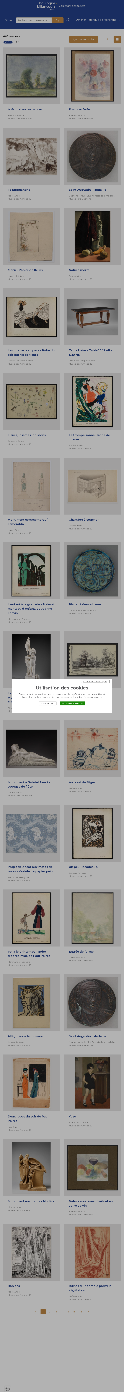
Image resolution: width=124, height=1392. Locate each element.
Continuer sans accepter (95, 681)
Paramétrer (47, 703)
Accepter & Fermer (72, 703)
